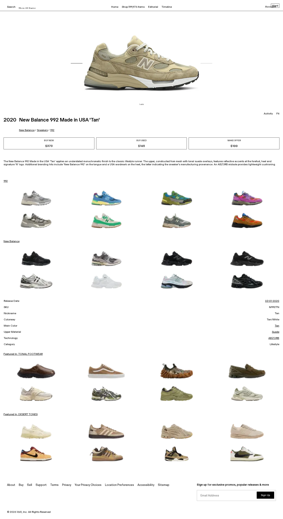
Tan (277, 326)
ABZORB (273, 338)
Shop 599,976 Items (133, 7)
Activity (268, 113)
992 (52, 130)
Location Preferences (119, 485)
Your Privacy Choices (88, 485)
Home (114, 7)
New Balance (26, 130)
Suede (275, 332)
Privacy (66, 485)
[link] (36, 198)
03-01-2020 (272, 301)
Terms (54, 485)
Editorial (153, 7)
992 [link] (6, 181)
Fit (277, 113)
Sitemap (163, 485)
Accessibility (146, 485)
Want (275, 6)
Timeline (167, 7)
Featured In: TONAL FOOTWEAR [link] (23, 354)
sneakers (42, 130)
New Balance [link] (11, 241)
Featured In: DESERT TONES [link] (21, 414)
